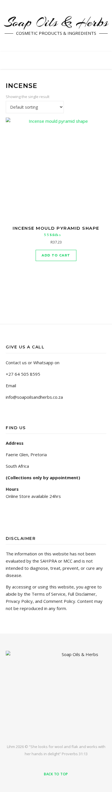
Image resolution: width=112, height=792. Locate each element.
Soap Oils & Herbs (56, 22)
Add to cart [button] (56, 255)
